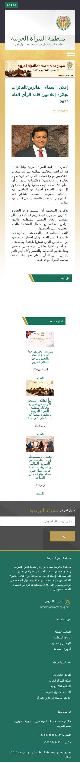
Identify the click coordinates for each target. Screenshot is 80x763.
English (11, 4)
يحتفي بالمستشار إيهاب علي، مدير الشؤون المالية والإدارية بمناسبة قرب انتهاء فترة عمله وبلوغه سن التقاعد (40, 467)
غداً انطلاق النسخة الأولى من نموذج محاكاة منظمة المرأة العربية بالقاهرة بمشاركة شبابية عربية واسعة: (40, 409)
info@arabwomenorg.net (55, 607)
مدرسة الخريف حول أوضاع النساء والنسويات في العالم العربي (40, 357)
